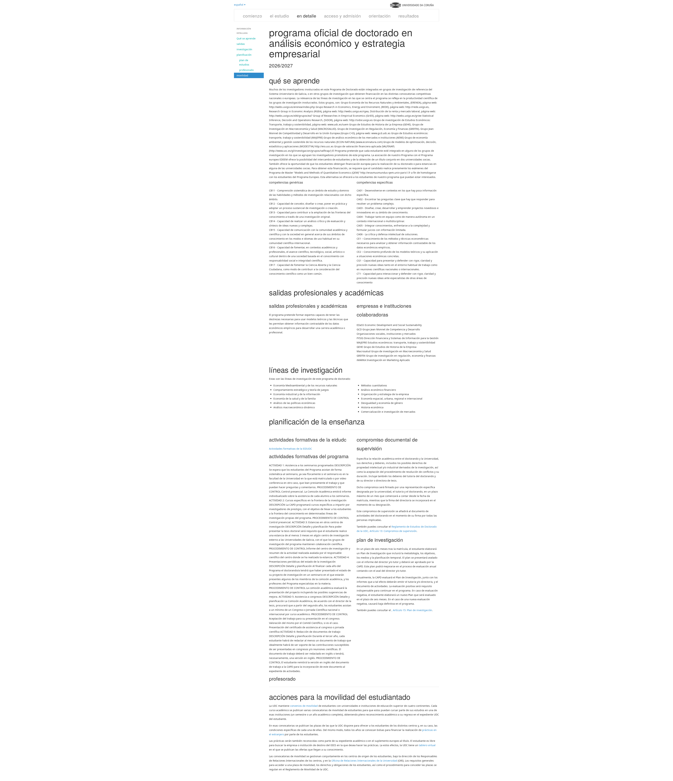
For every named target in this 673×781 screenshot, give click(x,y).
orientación (379, 15)
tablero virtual (427, 745)
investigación (244, 49)
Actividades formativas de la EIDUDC (290, 448)
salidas (241, 44)
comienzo (252, 15)
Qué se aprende (246, 38)
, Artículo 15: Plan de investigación (412, 610)
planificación (244, 54)
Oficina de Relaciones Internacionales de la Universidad (364, 760)
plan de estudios (244, 62)
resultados (408, 15)
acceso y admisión (342, 15)
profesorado (246, 70)
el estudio (279, 15)
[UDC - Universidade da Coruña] (412, 7)
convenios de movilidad (304, 705)
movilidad (242, 75)
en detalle (306, 15)
